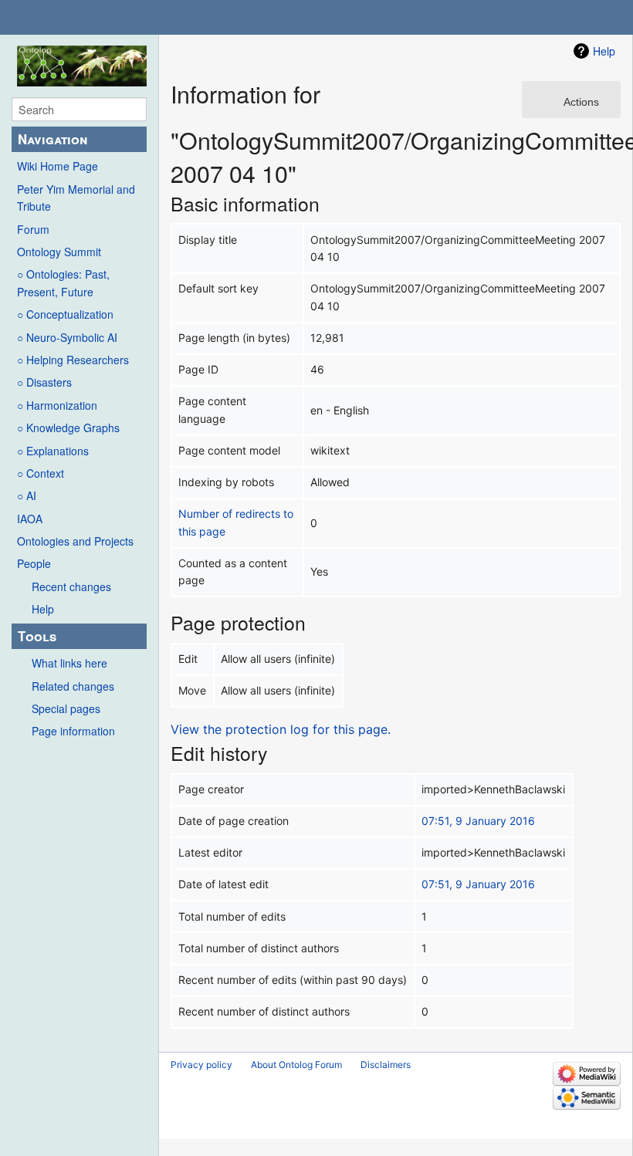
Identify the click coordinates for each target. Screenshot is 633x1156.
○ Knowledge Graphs (68, 427)
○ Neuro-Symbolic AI (67, 337)
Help (43, 609)
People (34, 563)
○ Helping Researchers (73, 359)
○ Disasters (44, 382)
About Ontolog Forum (296, 1064)
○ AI (26, 495)
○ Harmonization (57, 405)
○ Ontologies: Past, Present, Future (63, 282)
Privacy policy (201, 1064)
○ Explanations (53, 450)
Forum (33, 229)
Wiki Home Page (57, 166)
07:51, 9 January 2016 (478, 820)
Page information (73, 731)
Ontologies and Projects (75, 541)
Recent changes (71, 586)
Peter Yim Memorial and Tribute (76, 197)
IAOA (29, 518)
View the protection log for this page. (281, 729)
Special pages (66, 708)
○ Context (40, 473)
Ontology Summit (59, 251)
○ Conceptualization (65, 314)
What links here (69, 663)
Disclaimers (386, 1064)
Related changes (73, 686)
